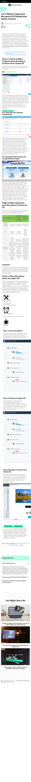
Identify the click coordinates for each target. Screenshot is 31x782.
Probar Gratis (5, 111)
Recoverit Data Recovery (16, 285)
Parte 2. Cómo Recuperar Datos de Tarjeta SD (16, 54)
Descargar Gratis (8, 526)
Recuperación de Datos (9, 680)
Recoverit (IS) (10, 72)
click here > (24, 573)
